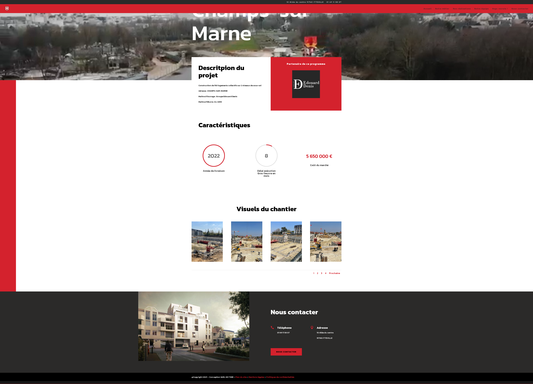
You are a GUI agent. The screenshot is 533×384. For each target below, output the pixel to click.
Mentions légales (256, 377)
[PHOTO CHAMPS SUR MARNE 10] (246, 261)
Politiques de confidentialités (280, 377)
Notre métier (442, 9)
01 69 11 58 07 (334, 2)
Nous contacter (520, 9)
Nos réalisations (462, 9)
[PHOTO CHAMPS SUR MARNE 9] (286, 261)
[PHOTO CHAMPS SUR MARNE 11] (207, 261)
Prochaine (334, 273)
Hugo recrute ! (500, 9)
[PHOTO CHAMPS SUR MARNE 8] (325, 261)
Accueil (428, 9)
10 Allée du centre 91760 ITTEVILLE (305, 2)
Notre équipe (481, 9)
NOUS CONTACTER (286, 351)
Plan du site (241, 377)
